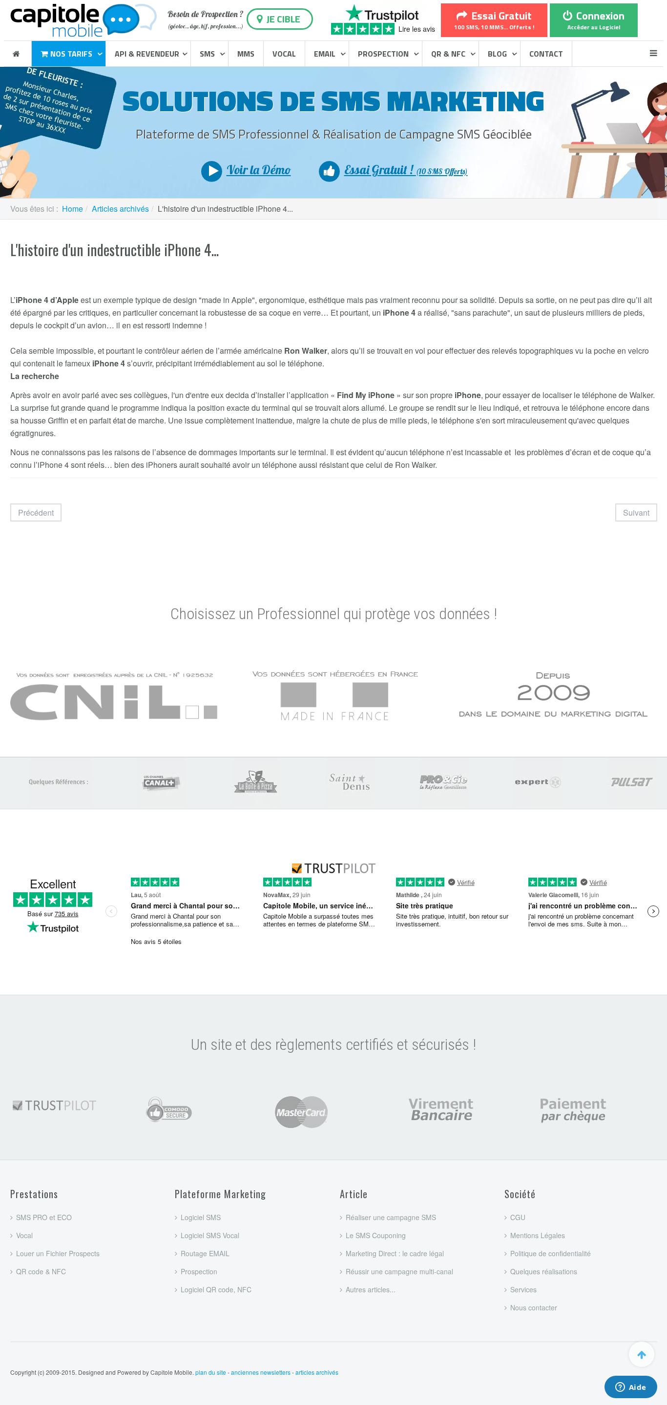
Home (72, 208)
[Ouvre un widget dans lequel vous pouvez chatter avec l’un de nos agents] (630, 1388)
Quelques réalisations (543, 1271)
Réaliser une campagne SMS (391, 1217)
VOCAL (284, 54)
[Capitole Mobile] (83, 18)
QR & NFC (449, 54)
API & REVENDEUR (147, 54)
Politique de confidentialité (550, 1253)
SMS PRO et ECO (44, 1217)
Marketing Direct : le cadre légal (395, 1253)
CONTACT (546, 54)
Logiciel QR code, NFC (216, 1289)
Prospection (199, 1271)
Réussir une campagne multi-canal (399, 1271)
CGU (517, 1217)
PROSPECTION (384, 54)
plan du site (210, 1372)
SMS (208, 54)
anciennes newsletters (261, 1372)
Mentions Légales (537, 1235)
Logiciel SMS (201, 1217)
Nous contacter (533, 1307)
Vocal (24, 1235)
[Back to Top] (641, 1354)
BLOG (498, 54)
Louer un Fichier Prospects (58, 1253)
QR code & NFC (41, 1271)
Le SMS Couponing (376, 1235)
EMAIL (325, 54)
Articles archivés (120, 208)
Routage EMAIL (205, 1253)
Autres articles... (371, 1289)
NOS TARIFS (72, 54)
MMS (245, 54)
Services (523, 1289)
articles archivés (316, 1372)
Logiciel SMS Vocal (210, 1235)
